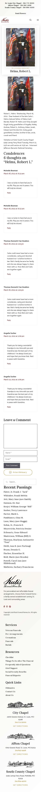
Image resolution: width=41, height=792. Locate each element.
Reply (9, 193)
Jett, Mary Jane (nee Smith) (17, 499)
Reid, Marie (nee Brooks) (16, 557)
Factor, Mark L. (11, 514)
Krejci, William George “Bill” (18, 506)
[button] (30, 20)
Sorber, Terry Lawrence (15, 510)
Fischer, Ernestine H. (14, 553)
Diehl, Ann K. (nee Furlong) (17, 546)
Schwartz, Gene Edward (15, 532)
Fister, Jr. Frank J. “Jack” (16, 491)
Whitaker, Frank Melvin (15, 495)
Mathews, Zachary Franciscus (18, 567)
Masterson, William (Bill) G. (17, 536)
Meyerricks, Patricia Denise (17, 528)
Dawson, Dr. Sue (12, 503)
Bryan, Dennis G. (12, 549)
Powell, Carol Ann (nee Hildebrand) (15, 562)
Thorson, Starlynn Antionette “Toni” (19, 541)
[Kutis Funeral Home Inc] (5, 20)
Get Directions (20, 726)
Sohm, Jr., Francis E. (13, 525)
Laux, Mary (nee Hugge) (15, 521)
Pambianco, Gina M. (13, 517)
